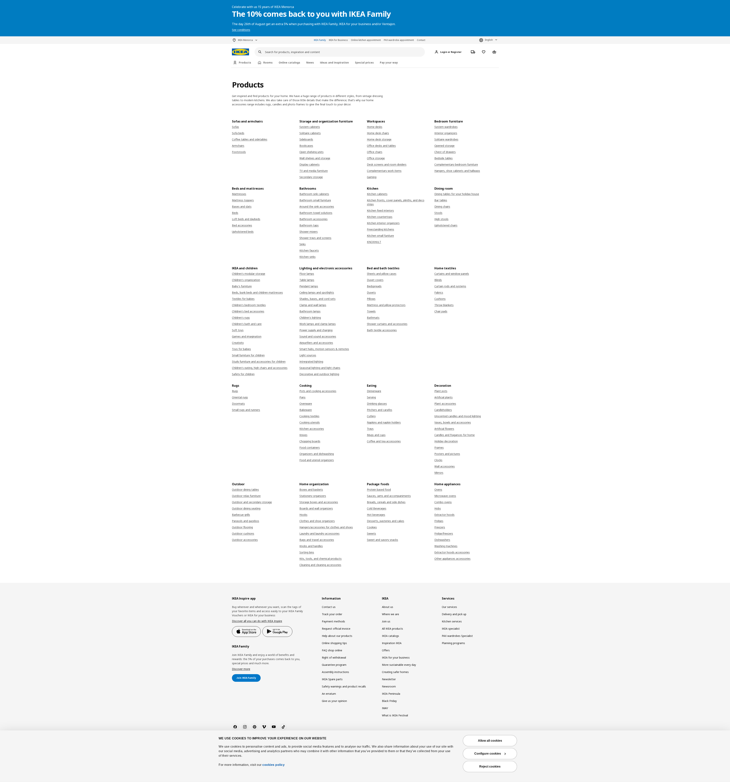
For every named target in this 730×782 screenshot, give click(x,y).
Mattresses (239, 194)
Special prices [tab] (364, 62)
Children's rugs (241, 317)
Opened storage (444, 145)
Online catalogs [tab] (289, 62)
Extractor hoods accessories (452, 552)
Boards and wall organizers (316, 508)
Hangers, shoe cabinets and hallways (457, 171)
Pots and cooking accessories (317, 391)
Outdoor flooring (242, 527)
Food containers (309, 447)
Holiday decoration (446, 441)
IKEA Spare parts (332, 679)
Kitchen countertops (379, 217)
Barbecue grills (241, 514)
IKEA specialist (451, 628)
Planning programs (453, 643)
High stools (441, 219)
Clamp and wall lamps (312, 305)
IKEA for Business (338, 40)
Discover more (241, 669)
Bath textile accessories (382, 330)
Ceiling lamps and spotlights (316, 292)
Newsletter (389, 679)
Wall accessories (444, 466)
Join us (386, 621)
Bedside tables (443, 158)
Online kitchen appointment (366, 40)
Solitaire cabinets (310, 133)
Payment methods (333, 621)
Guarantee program (334, 665)
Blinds (438, 280)
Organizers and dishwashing (316, 454)
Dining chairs (442, 206)
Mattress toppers (243, 200)
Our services (449, 607)
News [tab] (310, 62)
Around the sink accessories (316, 206)
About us (387, 607)
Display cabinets (309, 164)
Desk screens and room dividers (386, 164)
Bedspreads (374, 286)
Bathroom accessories (313, 219)
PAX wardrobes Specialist (457, 636)
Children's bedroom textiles (249, 305)
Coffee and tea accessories (384, 441)
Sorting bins (306, 552)
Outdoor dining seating (246, 508)
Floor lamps (306, 273)
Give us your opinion (334, 701)
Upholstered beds (243, 231)
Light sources (307, 355)
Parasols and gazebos (245, 521)
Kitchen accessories (311, 428)
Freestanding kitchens (380, 229)
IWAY (385, 708)
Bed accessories (242, 225)
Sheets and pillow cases (381, 273)
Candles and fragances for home (454, 435)
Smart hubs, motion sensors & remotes (324, 349)
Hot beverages (376, 514)
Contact (421, 40)
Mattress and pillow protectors (386, 305)
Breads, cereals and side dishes (386, 502)
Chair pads (440, 311)
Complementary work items (384, 171)
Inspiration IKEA (392, 643)
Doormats (238, 403)
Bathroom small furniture (315, 200)
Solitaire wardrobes (446, 139)
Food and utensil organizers (316, 460)
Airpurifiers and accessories (316, 342)
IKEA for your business (396, 657)
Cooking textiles (309, 416)
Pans (302, 397)
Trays (370, 428)
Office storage (376, 158)
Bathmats (373, 317)
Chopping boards (309, 441)
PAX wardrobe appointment (399, 40)
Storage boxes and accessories (318, 502)
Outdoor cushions (243, 533)
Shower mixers (308, 231)
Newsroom (389, 686)
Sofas (235, 127)
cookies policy (273, 764)
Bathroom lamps (310, 311)
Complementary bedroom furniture (456, 164)
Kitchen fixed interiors (380, 210)
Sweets (371, 533)
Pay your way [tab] (389, 62)
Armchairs (238, 145)
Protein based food (379, 489)
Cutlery (371, 416)
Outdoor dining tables (245, 489)
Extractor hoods (444, 514)
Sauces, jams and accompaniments (389, 496)
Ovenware (305, 403)
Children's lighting (310, 317)
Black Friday (389, 701)
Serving (371, 397)
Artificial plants (443, 397)
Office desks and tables (381, 145)
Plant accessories (445, 403)
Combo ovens (443, 502)
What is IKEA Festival (395, 715)
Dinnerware (374, 391)
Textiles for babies (243, 299)
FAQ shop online (332, 650)
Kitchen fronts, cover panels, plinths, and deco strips (395, 202)
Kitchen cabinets (377, 194)
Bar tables (440, 200)
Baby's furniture (242, 286)
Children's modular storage (248, 273)
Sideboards (306, 139)
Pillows (371, 299)
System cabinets (309, 127)
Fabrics (438, 292)
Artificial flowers (444, 428)
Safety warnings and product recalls (344, 686)
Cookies (372, 527)
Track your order (332, 614)
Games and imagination (246, 336)
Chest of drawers (445, 152)
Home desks (374, 127)
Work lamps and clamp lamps (317, 324)
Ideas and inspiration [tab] (334, 62)
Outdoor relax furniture (246, 496)
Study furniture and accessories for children (259, 361)
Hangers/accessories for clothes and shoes (326, 527)
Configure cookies (487, 753)
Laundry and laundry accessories (319, 533)
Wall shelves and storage (314, 158)
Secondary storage (311, 177)
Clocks (438, 460)
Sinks (302, 244)
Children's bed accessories (248, 311)
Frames (439, 447)
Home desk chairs (378, 133)
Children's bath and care (247, 324)
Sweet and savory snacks (382, 540)
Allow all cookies (490, 740)
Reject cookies (490, 766)
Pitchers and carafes (379, 410)
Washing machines (445, 546)
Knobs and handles (311, 546)
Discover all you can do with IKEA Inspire (257, 621)
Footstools (239, 152)
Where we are (390, 614)
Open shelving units (311, 152)
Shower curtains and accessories (387, 324)
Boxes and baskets (311, 489)
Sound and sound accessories (317, 336)
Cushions (440, 299)
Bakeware (305, 410)
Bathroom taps (309, 225)
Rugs (235, 391)
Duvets (371, 292)
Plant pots (440, 391)
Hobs (437, 508)
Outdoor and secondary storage (252, 502)
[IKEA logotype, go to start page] (240, 52)
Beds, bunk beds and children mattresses (257, 292)
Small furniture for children (248, 355)
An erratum (329, 693)
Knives (303, 435)
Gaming (371, 177)
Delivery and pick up (454, 614)
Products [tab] (245, 62)
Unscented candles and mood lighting (457, 416)
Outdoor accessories (245, 540)
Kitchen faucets (309, 250)
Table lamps (306, 280)
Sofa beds (238, 133)
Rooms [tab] (268, 62)
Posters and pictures (447, 454)
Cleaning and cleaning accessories (320, 565)
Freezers (439, 527)
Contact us (329, 607)
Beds (235, 213)
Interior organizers (445, 133)
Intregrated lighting (311, 361)
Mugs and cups (376, 435)
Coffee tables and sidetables (249, 139)
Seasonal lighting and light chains (319, 368)
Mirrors (438, 472)
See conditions (241, 30)
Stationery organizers (312, 496)
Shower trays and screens (315, 238)
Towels (371, 311)
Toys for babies (241, 349)
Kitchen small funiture (380, 235)
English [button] (489, 39)
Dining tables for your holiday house (456, 194)
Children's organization (246, 280)
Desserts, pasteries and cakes (385, 521)
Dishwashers (442, 540)
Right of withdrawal (334, 657)
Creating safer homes (395, 672)
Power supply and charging (315, 330)
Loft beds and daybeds (246, 219)
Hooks (303, 514)
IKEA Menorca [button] (245, 40)
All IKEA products (392, 628)
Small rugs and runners (246, 410)
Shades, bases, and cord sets (317, 299)
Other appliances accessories (452, 558)
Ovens (438, 489)
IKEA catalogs (390, 636)
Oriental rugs (240, 397)
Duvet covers (375, 280)
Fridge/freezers (443, 533)
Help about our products (337, 636)
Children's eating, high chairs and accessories (259, 368)
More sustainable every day (399, 665)
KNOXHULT (374, 242)
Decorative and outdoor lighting (319, 374)
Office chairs (374, 152)
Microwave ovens (445, 496)
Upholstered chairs (445, 225)
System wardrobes (446, 127)
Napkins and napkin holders (384, 422)
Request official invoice (336, 628)
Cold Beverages (376, 508)
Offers (386, 650)
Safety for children (243, 374)
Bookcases (306, 145)
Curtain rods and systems (450, 286)
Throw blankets (444, 305)
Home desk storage (379, 139)
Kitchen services (452, 621)
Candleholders (443, 410)
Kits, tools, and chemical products (320, 558)
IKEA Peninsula (391, 693)
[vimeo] (264, 727)
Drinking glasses (377, 403)
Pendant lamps (308, 286)
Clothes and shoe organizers (317, 521)
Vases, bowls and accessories (452, 422)
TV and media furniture (313, 171)
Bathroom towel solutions (315, 213)
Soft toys (238, 330)
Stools (438, 213)
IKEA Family (320, 40)
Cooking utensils (309, 422)
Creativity (238, 342)
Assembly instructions (335, 672)
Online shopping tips (334, 643)
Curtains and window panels (451, 273)
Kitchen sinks (307, 257)
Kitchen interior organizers (383, 223)
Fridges (438, 521)
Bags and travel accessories (316, 540)
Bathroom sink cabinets (314, 194)
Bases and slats (242, 206)
